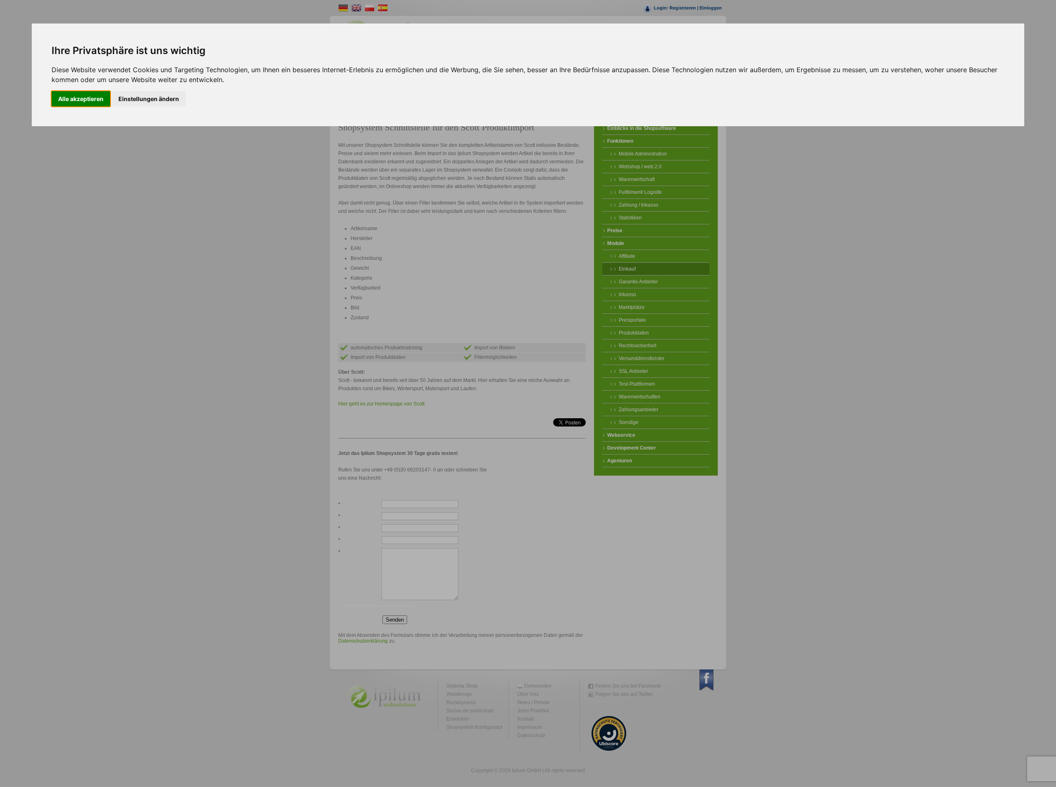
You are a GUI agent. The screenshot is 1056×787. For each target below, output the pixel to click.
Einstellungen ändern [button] (148, 98)
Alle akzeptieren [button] (81, 98)
